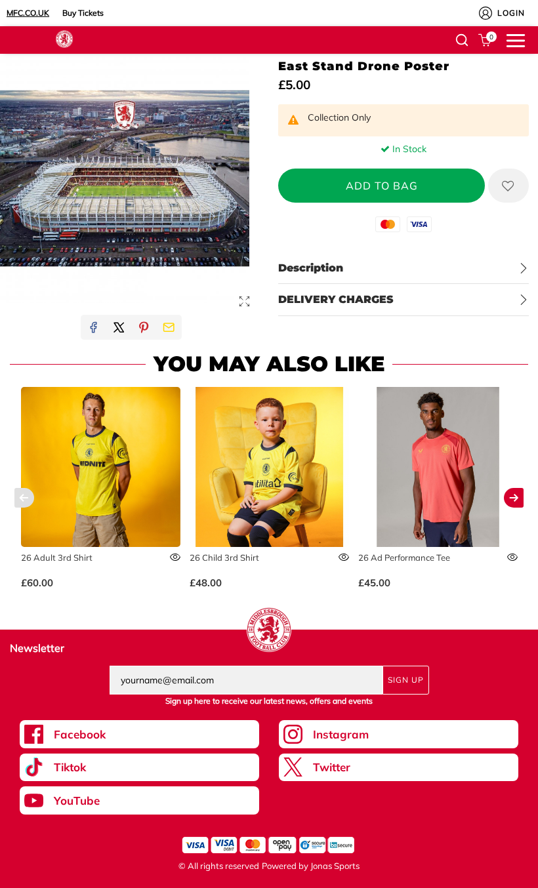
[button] (462, 40)
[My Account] (485, 13)
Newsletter (37, 648)
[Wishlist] (508, 186)
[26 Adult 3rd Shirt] (101, 467)
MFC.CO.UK (28, 13)
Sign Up (406, 680)
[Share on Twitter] (118, 327)
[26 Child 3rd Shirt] (270, 467)
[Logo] (64, 38)
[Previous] (24, 498)
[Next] (514, 498)
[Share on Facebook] (93, 327)
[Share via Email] (168, 327)
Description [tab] (310, 268)
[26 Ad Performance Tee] (438, 467)
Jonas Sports (335, 865)
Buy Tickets (83, 13)
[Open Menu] (516, 39)
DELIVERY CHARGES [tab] (336, 299)
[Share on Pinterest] (143, 327)
